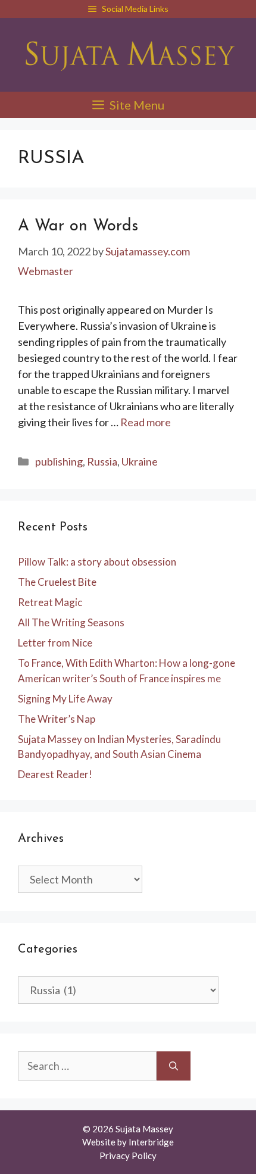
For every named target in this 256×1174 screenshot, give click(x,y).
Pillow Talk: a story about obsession (97, 561)
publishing (59, 461)
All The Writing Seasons (71, 622)
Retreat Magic (50, 602)
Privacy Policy (128, 1155)
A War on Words (78, 226)
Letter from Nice (55, 642)
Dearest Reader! (55, 774)
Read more (145, 422)
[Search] (174, 1066)
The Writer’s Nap (56, 719)
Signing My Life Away (65, 698)
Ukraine (139, 461)
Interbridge (151, 1141)
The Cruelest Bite (57, 582)
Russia (102, 461)
